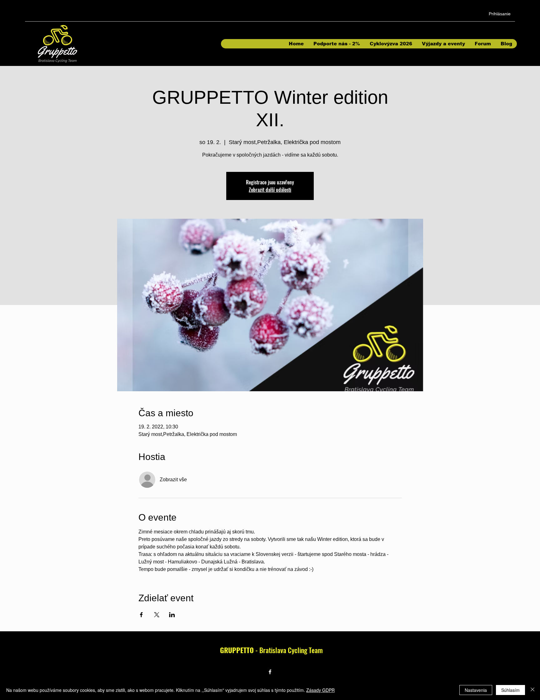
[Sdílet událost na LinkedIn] (172, 614)
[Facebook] (270, 672)
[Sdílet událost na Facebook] (141, 614)
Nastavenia (476, 690)
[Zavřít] (532, 690)
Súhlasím (510, 690)
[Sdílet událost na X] (157, 614)
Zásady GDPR (320, 690)
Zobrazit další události (270, 189)
